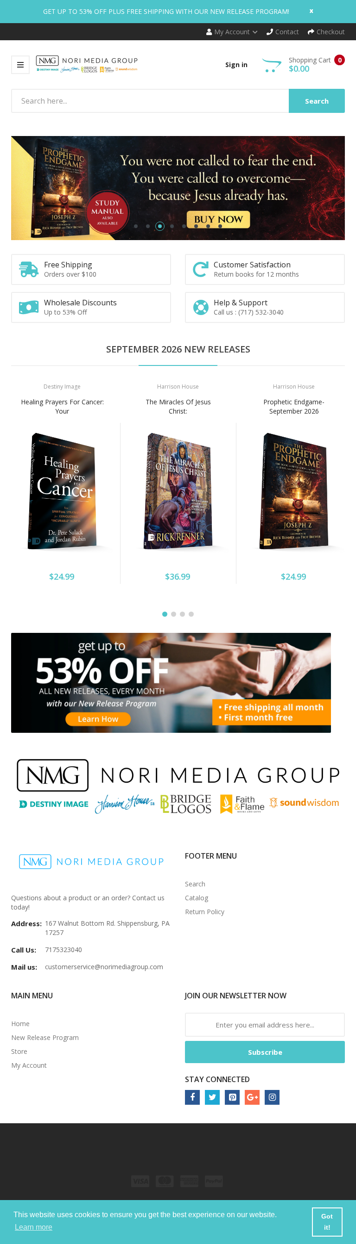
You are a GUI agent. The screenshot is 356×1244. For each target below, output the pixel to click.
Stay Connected (217, 1079)
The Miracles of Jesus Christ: (178, 406)
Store (19, 1051)
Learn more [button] (33, 1227)
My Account (29, 1065)
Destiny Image (62, 386)
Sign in (236, 64)
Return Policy (204, 911)
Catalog (196, 897)
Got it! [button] (327, 1222)
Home (20, 1023)
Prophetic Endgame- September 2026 (293, 406)
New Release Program (45, 1037)
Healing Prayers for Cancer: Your (62, 406)
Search (195, 883)
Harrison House (178, 386)
